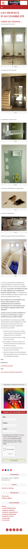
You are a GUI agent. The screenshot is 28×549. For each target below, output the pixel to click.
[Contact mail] (10, 529)
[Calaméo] (14, 529)
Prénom (5, 423)
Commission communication (10, 512)
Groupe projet (6, 518)
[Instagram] (17, 529)
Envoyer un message (8, 488)
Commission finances (8, 516)
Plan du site (5, 496)
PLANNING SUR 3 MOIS (7, 365)
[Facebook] (7, 529)
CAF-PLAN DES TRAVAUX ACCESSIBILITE (11, 372)
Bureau (4, 506)
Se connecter (5, 520)
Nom (4, 417)
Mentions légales (7, 498)
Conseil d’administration (9, 508)
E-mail (5, 429)
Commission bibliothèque (9, 514)
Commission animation (8, 510)
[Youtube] (21, 529)
